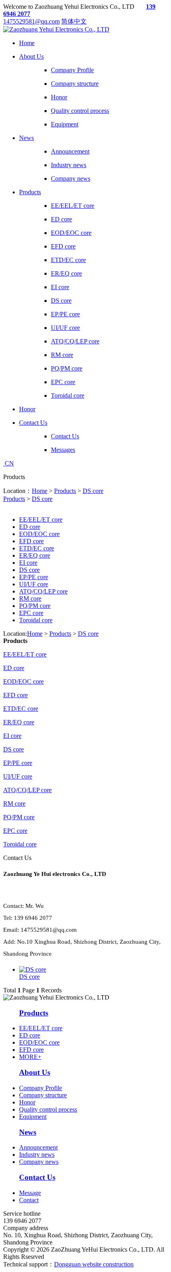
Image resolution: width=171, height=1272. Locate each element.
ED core (29, 526)
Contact (29, 1200)
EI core (28, 562)
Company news (38, 1161)
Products (65, 490)
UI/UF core (33, 584)
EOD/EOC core (39, 533)
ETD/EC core (36, 548)
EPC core (31, 612)
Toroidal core (35, 620)
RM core (30, 598)
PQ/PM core (35, 605)
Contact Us (37, 1177)
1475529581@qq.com (31, 21)
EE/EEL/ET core (40, 519)
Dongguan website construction (94, 1264)
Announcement (38, 1147)
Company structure (43, 1095)
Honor (27, 1102)
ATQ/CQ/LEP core (43, 591)
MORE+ (30, 1056)
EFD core (31, 541)
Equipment (33, 1116)
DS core (93, 490)
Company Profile (40, 1088)
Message (30, 1192)
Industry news (36, 1154)
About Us (34, 1072)
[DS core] (32, 969)
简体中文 (74, 21)
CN (8, 463)
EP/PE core (33, 577)
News (27, 1132)
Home (39, 490)
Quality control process (48, 1109)
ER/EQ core (34, 555)
